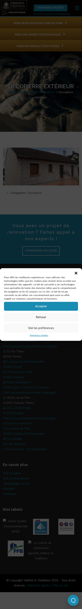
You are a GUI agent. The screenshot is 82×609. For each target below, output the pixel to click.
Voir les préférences (41, 327)
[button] (76, 273)
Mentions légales (39, 335)
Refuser (41, 317)
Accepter (41, 306)
